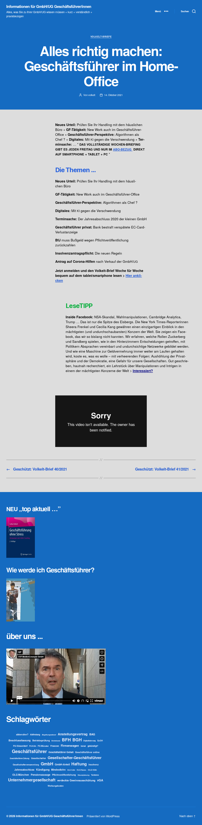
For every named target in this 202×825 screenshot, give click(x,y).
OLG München (20, 774)
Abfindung (35, 734)
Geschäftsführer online (87, 752)
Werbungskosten (55, 785)
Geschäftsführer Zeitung (19, 758)
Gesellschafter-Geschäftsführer (74, 757)
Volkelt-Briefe (101, 36)
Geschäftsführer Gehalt (60, 752)
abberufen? (22, 734)
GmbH (47, 764)
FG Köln (32, 746)
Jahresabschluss (24, 769)
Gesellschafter (38, 758)
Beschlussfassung (20, 740)
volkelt (91, 95)
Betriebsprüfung (41, 740)
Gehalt (83, 746)
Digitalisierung (89, 740)
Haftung (79, 764)
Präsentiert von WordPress (103, 816)
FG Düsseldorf (20, 745)
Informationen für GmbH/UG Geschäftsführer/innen (48, 6)
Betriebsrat (55, 740)
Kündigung (43, 769)
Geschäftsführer (29, 751)
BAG (92, 734)
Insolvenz (94, 764)
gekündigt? (93, 745)
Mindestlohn (58, 769)
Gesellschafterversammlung (26, 764)
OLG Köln (92, 769)
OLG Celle (71, 770)
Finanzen (54, 745)
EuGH (100, 740)
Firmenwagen (70, 745)
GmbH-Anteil (62, 764)
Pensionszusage (40, 774)
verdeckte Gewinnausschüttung (76, 780)
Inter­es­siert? (143, 370)
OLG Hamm (81, 770)
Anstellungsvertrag (73, 734)
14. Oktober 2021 (113, 95)
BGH (77, 740)
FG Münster (43, 745)
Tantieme (95, 774)
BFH (66, 739)
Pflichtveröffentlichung (64, 774)
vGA (100, 780)
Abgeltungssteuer (49, 734)
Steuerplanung (83, 775)
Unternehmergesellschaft (31, 780)
